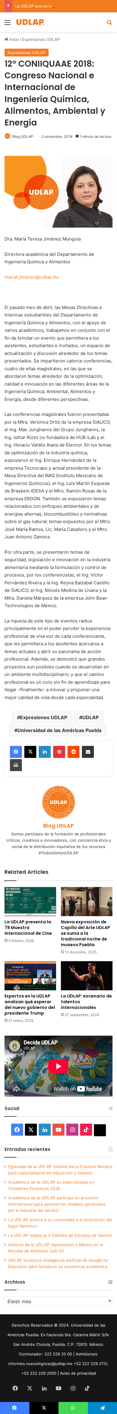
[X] (30, 752)
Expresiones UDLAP (41, 39)
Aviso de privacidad (78, 1373)
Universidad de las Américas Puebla (59, 730)
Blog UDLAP (22, 136)
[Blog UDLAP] (30, 22)
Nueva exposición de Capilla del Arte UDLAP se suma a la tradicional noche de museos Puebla (85, 933)
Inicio (13, 39)
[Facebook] (16, 752)
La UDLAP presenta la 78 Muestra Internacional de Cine (28, 927)
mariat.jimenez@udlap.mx (31, 277)
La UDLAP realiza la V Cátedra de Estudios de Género (60, 1235)
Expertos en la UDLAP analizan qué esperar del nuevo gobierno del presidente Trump (29, 1004)
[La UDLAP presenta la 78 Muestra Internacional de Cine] (30, 901)
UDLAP (90, 717)
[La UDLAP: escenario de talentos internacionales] (86, 975)
